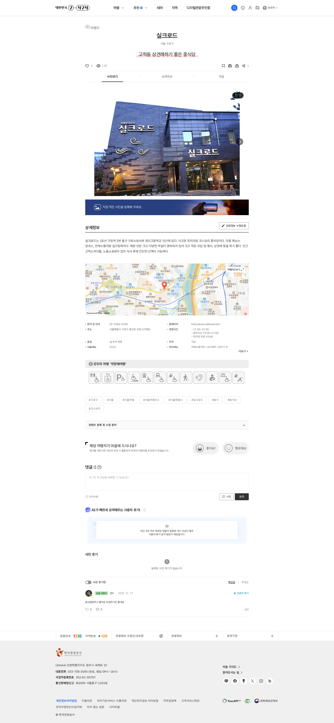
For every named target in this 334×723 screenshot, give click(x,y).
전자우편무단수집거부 (69, 707)
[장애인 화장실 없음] (95, 378)
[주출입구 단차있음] (134, 378)
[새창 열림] (228, 66)
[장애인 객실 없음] (225, 378)
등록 (241, 496)
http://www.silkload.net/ (205, 324)
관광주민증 (198, 8)
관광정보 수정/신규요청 (130, 636)
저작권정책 (169, 701)
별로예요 (240, 448)
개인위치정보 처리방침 (145, 701)
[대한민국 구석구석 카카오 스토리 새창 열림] (243, 681)
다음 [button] (239, 141)
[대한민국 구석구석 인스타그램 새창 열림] (261, 681)
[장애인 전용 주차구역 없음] (121, 378)
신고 (246, 609)
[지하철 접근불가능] (147, 378)
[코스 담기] (235, 66)
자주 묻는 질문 (95, 707)
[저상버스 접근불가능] (160, 378)
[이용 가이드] (243, 8)
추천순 (245, 582)
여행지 (94, 28)
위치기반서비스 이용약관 (112, 701)
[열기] (244, 425)
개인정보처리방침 (66, 701)
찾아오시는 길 (231, 672)
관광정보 (176, 636)
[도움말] (87, 496)
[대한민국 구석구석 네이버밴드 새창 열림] (269, 681)
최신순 (231, 582)
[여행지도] (257, 8)
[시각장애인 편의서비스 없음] (186, 378)
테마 (160, 8)
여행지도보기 (235, 269)
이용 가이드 (230, 667)
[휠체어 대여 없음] (173, 378)
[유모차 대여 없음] (238, 378)
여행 (116, 8)
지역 (175, 8)
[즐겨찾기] (221, 66)
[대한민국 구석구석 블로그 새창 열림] (226, 681)
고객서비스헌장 (190, 701)
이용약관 (87, 701)
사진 (228, 496)
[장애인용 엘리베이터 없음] (108, 378)
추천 (136, 8)
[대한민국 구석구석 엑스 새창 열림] (252, 681)
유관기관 (232, 636)
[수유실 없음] (212, 378)
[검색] (234, 8)
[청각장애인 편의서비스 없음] (199, 378)
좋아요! (210, 448)
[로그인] (250, 8)
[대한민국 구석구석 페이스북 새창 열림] (235, 681)
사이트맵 (114, 707)
